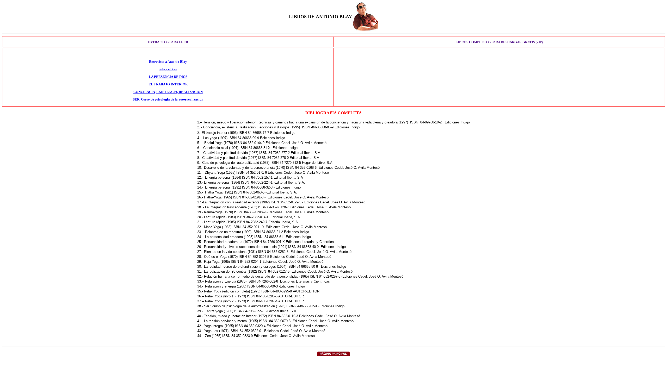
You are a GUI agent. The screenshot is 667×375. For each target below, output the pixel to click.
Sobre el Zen (168, 69)
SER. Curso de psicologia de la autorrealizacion (168, 99)
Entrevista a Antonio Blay (168, 62)
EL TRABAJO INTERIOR (168, 84)
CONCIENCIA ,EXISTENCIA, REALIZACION (168, 92)
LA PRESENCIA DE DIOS (168, 77)
